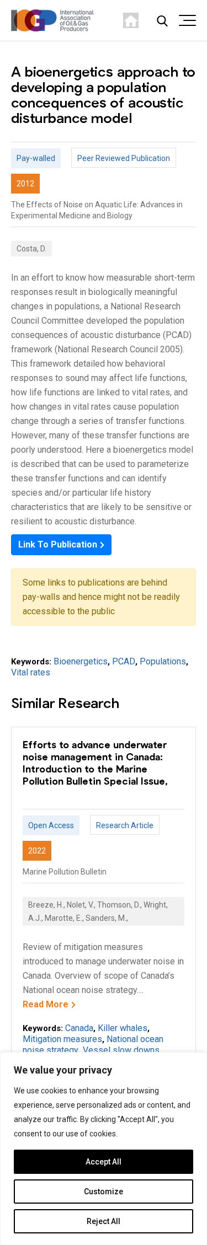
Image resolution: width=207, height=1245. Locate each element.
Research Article (124, 825)
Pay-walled (36, 158)
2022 (37, 850)
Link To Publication (57, 544)
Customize (103, 1191)
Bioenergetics (81, 661)
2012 (25, 183)
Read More (45, 1004)
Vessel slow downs (121, 1050)
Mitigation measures (62, 1039)
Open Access (51, 825)
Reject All (103, 1221)
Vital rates (30, 672)
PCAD (123, 661)
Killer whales (122, 1028)
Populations (163, 661)
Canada (79, 1028)
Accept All (103, 1161)
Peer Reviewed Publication (123, 158)
